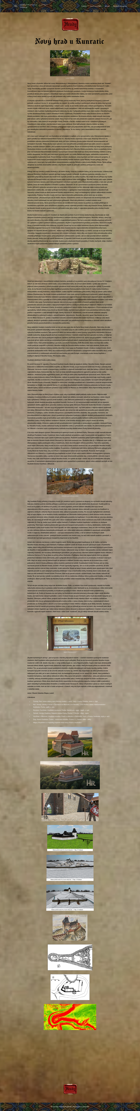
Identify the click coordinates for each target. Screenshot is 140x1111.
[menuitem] (84, 6)
